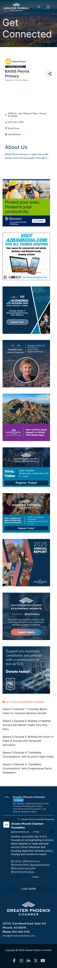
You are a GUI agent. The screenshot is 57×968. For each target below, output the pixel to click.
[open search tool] (39, 7)
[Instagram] (21, 960)
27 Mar (36, 832)
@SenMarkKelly (20, 864)
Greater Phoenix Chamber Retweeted (37, 819)
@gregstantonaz (40, 864)
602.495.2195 (21, 931)
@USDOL (16, 861)
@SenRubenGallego (22, 871)
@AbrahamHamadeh (23, 868)
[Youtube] (42, 960)
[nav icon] (48, 7)
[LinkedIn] (28, 960)
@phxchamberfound (20, 832)
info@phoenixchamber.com (19, 935)
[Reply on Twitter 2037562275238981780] (13, 877)
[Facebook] (14, 960)
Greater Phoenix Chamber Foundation (27, 825)
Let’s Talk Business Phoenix (24, 701)
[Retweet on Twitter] (19, 819)
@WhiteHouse (31, 861)
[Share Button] (48, 73)
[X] (35, 960)
